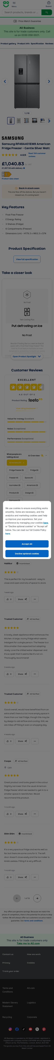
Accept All (27, 544)
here (45, 522)
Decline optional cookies (27, 553)
